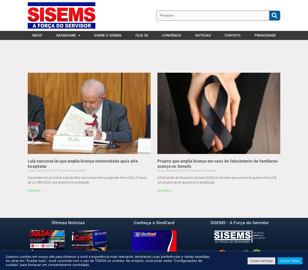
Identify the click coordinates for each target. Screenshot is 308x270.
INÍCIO (37, 35)
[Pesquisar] (274, 15)
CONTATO (233, 35)
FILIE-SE (142, 35)
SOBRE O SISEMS (108, 35)
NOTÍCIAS (203, 35)
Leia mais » (35, 190)
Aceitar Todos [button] (290, 261)
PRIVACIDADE (265, 35)
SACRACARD (66, 35)
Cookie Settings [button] (261, 261)
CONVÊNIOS (171, 35)
